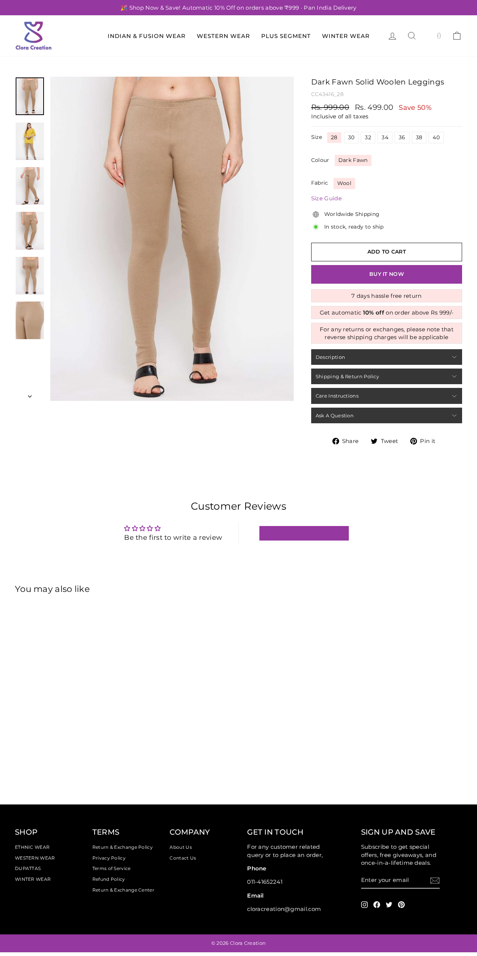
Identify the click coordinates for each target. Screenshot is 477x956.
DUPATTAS (28, 868)
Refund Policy (108, 879)
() (439, 35)
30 (351, 137)
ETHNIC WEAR (32, 847)
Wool (344, 183)
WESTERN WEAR (35, 858)
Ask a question (335, 415)
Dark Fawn (353, 160)
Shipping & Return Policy (347, 376)
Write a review (304, 533)
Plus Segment (286, 35)
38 (419, 137)
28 (334, 137)
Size (316, 137)
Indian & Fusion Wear (147, 35)
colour (320, 160)
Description (330, 357)
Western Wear (223, 35)
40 (436, 137)
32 (368, 137)
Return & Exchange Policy (122, 847)
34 (385, 137)
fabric (319, 182)
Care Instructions (337, 396)
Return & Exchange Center (123, 890)
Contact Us (183, 858)
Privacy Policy (109, 858)
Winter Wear (346, 35)
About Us (181, 847)
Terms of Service (111, 868)
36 (402, 137)
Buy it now (386, 274)
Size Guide (326, 198)
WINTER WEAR (33, 879)
